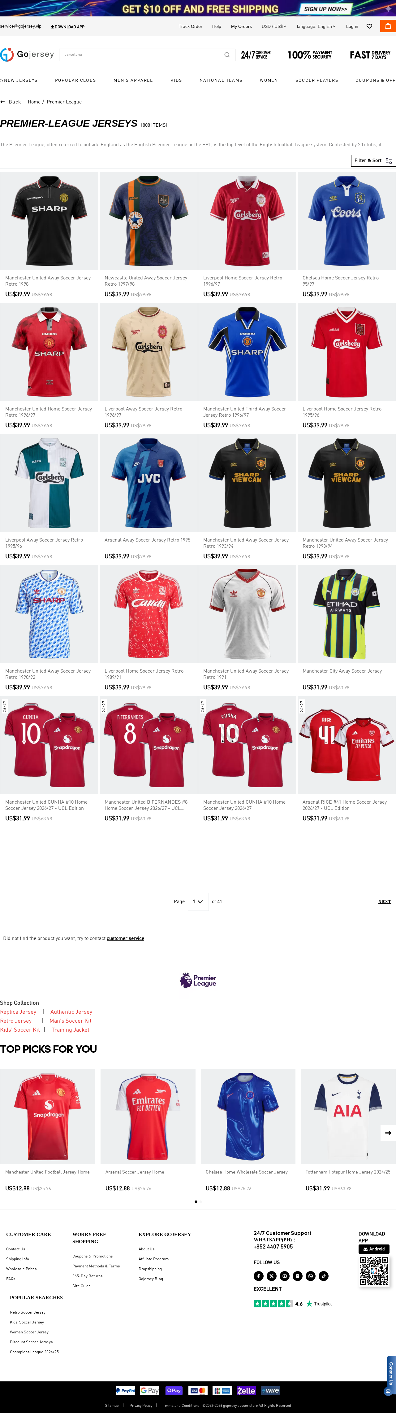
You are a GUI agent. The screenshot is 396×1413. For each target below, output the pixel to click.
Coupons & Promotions (92, 1256)
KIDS (176, 80)
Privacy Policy (141, 1406)
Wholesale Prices (21, 1269)
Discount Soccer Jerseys (31, 1342)
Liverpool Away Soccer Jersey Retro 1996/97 (143, 412)
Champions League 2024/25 (34, 1352)
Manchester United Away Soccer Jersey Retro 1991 (246, 674)
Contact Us (15, 1249)
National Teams (221, 80)
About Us (146, 1249)
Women (269, 80)
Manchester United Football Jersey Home (47, 1172)
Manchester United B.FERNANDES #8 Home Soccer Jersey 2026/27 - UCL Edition (146, 806)
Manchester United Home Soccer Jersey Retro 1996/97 (48, 412)
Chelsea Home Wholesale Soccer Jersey (247, 1172)
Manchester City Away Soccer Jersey (342, 671)
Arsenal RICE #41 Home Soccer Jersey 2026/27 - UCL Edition (345, 805)
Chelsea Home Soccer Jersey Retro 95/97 (341, 281)
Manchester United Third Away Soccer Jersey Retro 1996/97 (244, 412)
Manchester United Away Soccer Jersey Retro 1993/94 (246, 543)
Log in (352, 26)
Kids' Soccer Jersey (27, 1322)
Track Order (190, 26)
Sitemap (112, 1406)
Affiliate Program (154, 1259)
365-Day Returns (87, 1276)
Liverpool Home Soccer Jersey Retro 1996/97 (242, 281)
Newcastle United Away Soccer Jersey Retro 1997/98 (146, 281)
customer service (125, 938)
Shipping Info (17, 1259)
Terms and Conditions (181, 1406)
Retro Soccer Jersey (27, 1312)
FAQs (10, 1279)
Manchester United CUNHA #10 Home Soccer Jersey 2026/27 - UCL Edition (46, 805)
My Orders (241, 26)
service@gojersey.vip (20, 26)
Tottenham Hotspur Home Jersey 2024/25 (348, 1172)
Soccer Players (316, 80)
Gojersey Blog (151, 1279)
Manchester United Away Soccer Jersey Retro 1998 (48, 281)
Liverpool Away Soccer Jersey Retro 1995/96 (44, 543)
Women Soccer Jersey (29, 1332)
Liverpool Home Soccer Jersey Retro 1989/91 (144, 674)
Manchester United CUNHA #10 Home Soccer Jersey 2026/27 (244, 805)
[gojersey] (27, 54)
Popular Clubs (75, 80)
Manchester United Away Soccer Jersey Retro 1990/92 (48, 674)
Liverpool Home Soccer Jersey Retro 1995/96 (342, 412)
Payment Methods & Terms (96, 1266)
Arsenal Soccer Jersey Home (134, 1172)
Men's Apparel (133, 80)
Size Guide (81, 1286)
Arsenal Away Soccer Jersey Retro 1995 (147, 540)
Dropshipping (150, 1269)
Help (216, 26)
